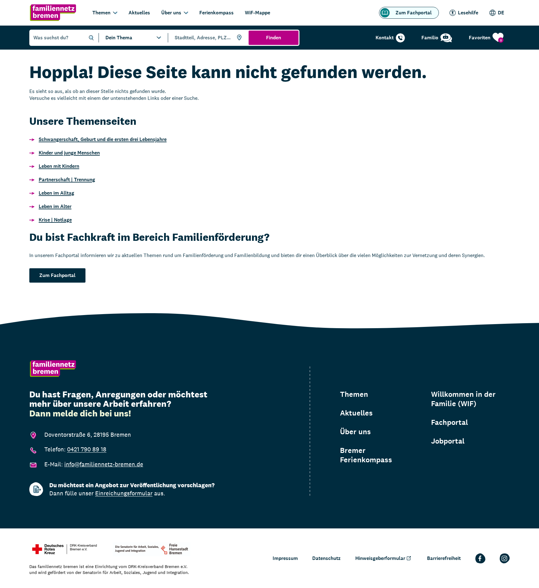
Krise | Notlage (55, 219)
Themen (101, 12)
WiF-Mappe (257, 12)
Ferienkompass (216, 12)
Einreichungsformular (124, 493)
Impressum (285, 558)
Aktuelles (139, 12)
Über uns (171, 12)
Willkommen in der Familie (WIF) (463, 399)
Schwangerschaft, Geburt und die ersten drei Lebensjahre (103, 139)
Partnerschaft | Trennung (67, 179)
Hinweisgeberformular (380, 558)
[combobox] (207, 37)
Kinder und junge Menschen (69, 152)
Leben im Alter (55, 206)
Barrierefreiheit (444, 558)
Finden (273, 37)
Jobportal (447, 441)
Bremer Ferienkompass (366, 455)
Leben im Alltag (56, 193)
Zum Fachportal (414, 12)
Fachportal (449, 422)
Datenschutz (326, 558)
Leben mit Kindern (59, 166)
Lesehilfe (468, 12)
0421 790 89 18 (86, 449)
